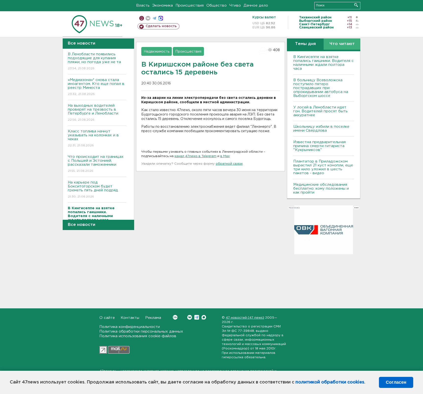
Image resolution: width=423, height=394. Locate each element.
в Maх (225, 156)
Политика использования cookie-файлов (137, 336)
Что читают (342, 44)
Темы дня (305, 44)
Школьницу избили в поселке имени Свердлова (321, 128)
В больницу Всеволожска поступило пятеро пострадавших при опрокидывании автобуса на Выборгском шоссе (320, 88)
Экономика (162, 5)
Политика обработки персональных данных (141, 331)
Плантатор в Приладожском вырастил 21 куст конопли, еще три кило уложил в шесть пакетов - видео (323, 167)
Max (203, 317)
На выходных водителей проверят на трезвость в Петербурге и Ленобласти (93, 112)
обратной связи (229, 163)
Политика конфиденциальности (129, 326)
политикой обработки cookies (329, 382)
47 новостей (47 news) (245, 317)
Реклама (153, 317)
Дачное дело (256, 5)
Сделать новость (161, 26)
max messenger (160, 18)
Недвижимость (156, 51)
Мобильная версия (141, 18)
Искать (356, 5)
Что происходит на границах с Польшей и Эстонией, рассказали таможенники (96, 163)
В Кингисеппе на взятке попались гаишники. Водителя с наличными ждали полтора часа (323, 62)
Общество (216, 5)
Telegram (196, 317)
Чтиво (235, 5)
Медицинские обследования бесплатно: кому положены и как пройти (321, 188)
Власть (143, 5)
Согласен (396, 382)
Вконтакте (189, 317)
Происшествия (190, 5)
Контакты (130, 317)
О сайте (107, 317)
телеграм (154, 18)
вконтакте (148, 18)
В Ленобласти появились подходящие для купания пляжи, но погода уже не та (94, 61)
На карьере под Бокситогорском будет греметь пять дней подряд (93, 189)
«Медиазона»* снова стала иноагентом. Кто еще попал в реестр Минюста (96, 86)
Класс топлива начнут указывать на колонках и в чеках (93, 138)
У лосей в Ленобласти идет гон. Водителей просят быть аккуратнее (320, 111)
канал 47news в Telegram (195, 156)
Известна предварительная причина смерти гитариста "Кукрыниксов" (319, 145)
